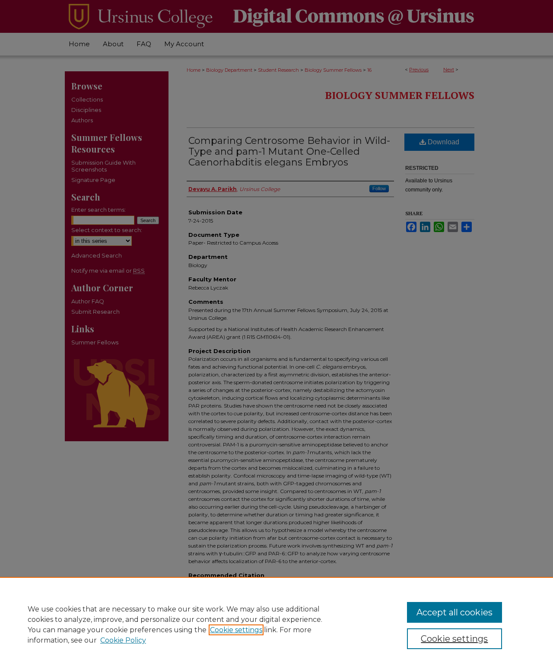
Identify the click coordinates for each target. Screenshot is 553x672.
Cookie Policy (123, 640)
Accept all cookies (454, 612)
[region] (276, 624)
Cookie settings (236, 630)
